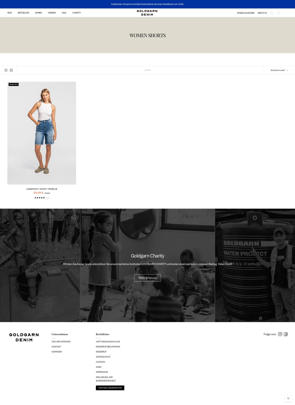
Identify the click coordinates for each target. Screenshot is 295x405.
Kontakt (56, 346)
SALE (64, 12)
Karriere (57, 351)
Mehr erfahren (147, 278)
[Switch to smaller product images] (11, 70)
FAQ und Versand (61, 341)
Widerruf (101, 351)
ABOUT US (262, 13)
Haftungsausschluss (108, 341)
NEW (9, 12)
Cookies (100, 361)
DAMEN (38, 12)
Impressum (102, 372)
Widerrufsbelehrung (108, 346)
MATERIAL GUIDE (249, 22)
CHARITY (76, 12)
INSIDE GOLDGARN (246, 13)
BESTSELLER (23, 12)
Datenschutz (103, 356)
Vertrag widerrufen (110, 387)
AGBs (98, 367)
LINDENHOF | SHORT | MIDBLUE (41, 189)
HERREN (52, 12)
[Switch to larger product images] (6, 70)
